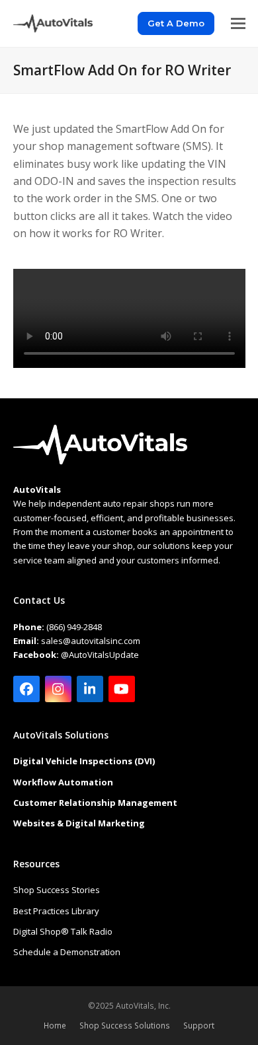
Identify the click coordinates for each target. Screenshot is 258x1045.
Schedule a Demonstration (66, 952)
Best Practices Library (56, 911)
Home (55, 1025)
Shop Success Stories (56, 890)
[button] (238, 23)
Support (198, 1025)
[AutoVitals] (100, 461)
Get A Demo (176, 23)
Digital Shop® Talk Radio (62, 931)
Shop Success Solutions (124, 1025)
